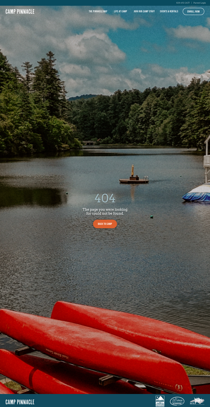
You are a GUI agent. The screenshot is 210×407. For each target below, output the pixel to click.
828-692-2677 (183, 3)
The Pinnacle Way (98, 11)
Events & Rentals (169, 11)
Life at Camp (120, 11)
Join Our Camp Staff (144, 11)
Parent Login (199, 3)
